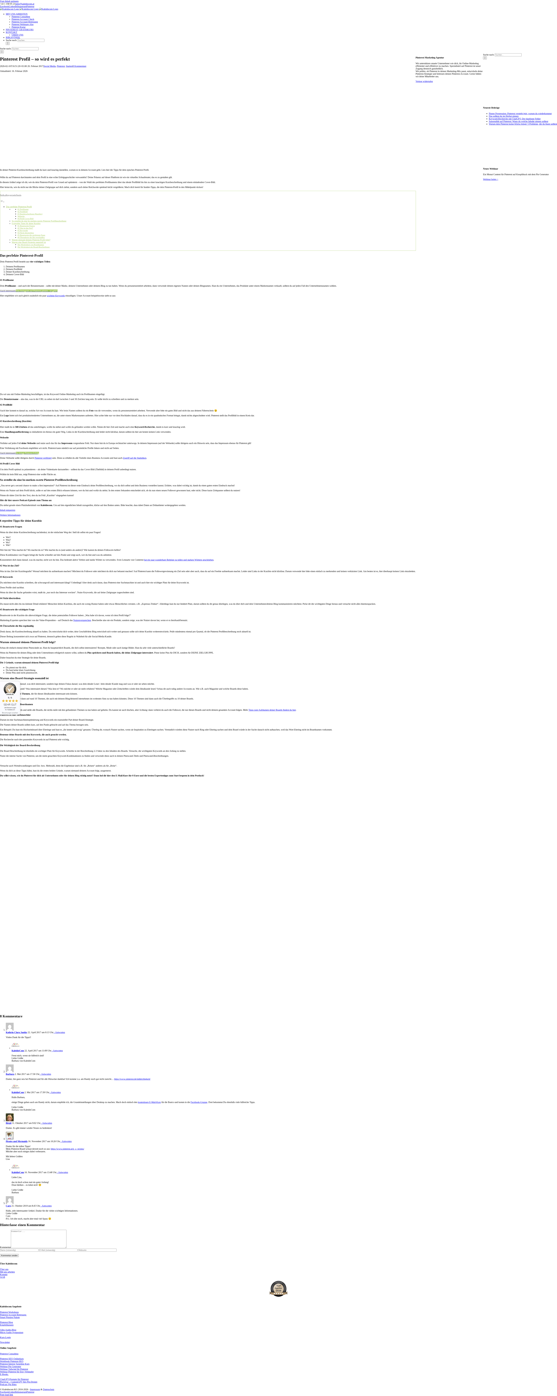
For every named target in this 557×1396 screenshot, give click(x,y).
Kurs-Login (5, 1337)
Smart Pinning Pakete (10, 1317)
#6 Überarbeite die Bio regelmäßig (31, 237)
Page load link (6, 1394)
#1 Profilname (23, 209)
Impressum (35, 1389)
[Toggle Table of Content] (2, 202)
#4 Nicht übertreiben (26, 233)
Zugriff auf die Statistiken (134, 458)
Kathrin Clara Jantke (16, 1032)
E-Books (4, 1374)
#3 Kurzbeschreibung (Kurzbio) (30, 214)
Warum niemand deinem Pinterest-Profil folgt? (31, 240)
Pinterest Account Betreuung (13, 1315)
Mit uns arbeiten (7, 1272)
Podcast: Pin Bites (8, 1384)
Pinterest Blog (6, 1322)
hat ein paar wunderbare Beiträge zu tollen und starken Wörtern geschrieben (179, 560)
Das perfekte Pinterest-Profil (19, 206)
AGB (2, 1277)
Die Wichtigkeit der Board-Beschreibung (34, 247)
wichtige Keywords (56, 295)
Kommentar (5, 1247)
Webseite (21, 216)
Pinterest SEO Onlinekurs (12, 1358)
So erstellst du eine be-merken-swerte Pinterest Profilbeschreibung (39, 221)
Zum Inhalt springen (9, 1)
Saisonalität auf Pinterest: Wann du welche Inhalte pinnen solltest (518, 121)
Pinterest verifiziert (43, 458)
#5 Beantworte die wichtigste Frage (31, 235)
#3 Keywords (23, 230)
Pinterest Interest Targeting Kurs (14, 1364)
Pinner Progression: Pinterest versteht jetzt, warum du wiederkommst (520, 113)
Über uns (4, 1269)
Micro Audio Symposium (11, 1332)
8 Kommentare (79, 66)
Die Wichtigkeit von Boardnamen (31, 245)
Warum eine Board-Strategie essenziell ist (29, 242)
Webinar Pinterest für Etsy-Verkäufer (17, 1371)
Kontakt (3, 1274)
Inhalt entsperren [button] (7, 510)
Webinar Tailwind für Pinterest (14, 1369)
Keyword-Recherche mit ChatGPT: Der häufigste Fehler (515, 119)
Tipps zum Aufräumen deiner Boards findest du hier (272, 710)
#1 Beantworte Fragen (26, 226)
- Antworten (59, 1032)
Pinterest (61, 66)
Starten (69, 66)
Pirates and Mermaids (17, 1141)
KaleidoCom (18, 1050)
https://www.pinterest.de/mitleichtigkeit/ (132, 1079)
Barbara (10, 1074)
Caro (8, 1206)
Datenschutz (48, 1389)
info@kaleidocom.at (25, 4)
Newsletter (5, 1342)
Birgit (8, 1123)
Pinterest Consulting (9, 1354)
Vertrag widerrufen (424, 81)
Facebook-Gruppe (199, 1102)
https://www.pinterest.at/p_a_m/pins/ (67, 1149)
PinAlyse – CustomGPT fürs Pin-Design (18, 1382)
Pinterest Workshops (9, 1312)
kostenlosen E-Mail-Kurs (149, 1102)
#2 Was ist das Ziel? (25, 228)
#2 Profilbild (23, 212)
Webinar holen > (490, 179)
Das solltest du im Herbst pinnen (504, 116)
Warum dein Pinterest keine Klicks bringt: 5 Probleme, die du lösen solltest (523, 124)
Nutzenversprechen (82, 620)
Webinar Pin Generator (10, 1366)
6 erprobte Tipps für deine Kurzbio (26, 223)
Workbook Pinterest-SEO (11, 1361)
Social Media (50, 66)
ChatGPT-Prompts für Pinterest (14, 1379)
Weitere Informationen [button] (10, 515)
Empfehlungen (6, 1325)
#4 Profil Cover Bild (26, 219)
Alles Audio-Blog (8, 1330)
